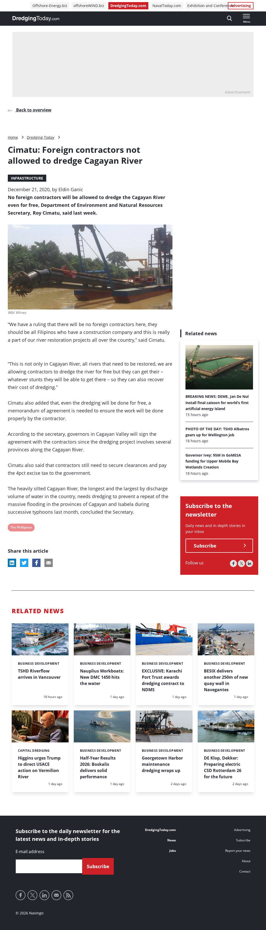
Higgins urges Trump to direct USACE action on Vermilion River (39, 767)
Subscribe (205, 546)
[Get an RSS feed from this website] (68, 895)
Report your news (237, 850)
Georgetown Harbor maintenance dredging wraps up (162, 764)
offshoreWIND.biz (89, 5)
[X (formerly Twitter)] (241, 563)
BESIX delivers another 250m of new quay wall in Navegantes (226, 680)
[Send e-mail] (56, 895)
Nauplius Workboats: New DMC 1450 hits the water (102, 677)
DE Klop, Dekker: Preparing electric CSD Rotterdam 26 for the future (222, 767)
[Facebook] (233, 563)
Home (13, 137)
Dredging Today (40, 137)
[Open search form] (229, 18)
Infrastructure (27, 178)
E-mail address (30, 851)
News (171, 840)
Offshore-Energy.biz (49, 5)
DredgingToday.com (128, 5)
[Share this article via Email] (48, 563)
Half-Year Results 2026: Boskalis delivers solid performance (98, 767)
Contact (244, 871)
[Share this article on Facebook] (36, 563)
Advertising (240, 5)
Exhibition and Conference (210, 5)
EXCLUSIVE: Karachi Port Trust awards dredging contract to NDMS (163, 680)
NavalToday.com (166, 5)
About (246, 861)
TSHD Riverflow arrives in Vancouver (39, 674)
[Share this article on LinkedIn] (12, 563)
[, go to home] (35, 19)
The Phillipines (21, 528)
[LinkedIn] (249, 563)
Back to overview (33, 110)
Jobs (172, 850)
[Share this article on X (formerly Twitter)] (24, 563)
